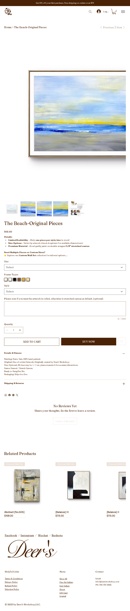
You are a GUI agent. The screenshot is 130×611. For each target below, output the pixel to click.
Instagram (27, 535)
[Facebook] (9, 395)
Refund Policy (11, 586)
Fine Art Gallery (66, 582)
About (62, 589)
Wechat (43, 535)
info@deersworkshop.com (107, 581)
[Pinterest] (13, 395)
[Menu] (123, 11)
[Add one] (20, 330)
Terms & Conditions (14, 578)
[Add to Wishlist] (122, 341)
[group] (65, 490)
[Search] (90, 11)
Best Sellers (64, 586)
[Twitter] (17, 395)
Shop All (63, 579)
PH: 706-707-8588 (103, 585)
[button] (114, 11)
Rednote (57, 535)
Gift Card (63, 593)
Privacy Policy (11, 582)
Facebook (11, 535)
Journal (62, 596)
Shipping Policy (12, 589)
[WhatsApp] (5, 395)
